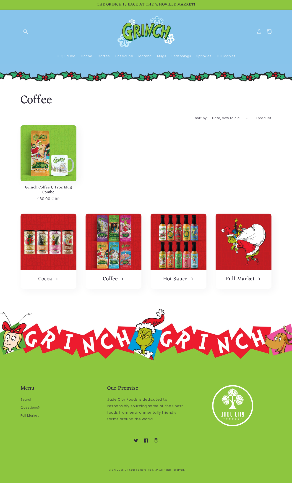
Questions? (30, 407)
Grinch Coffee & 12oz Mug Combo (48, 190)
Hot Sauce (175, 279)
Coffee (110, 279)
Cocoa (45, 279)
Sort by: (201, 118)
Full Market (240, 279)
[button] (26, 32)
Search (27, 399)
